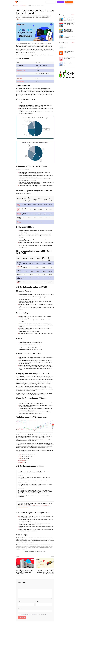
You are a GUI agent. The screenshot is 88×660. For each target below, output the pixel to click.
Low (23, 75)
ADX (20, 456)
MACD (20, 458)
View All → (73, 14)
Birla (18, 209)
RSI (20, 454)
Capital (18, 210)
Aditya (18, 208)
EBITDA (19, 266)
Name (19, 601)
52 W (18, 75)
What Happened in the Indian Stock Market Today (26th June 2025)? (24, 572)
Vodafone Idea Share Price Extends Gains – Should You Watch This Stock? (45, 572)
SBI (18, 204)
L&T (18, 221)
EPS (18, 282)
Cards (18, 205)
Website (19, 608)
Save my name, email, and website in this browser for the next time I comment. (33, 614)
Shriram (19, 213)
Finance (19, 214)
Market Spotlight (18, 569)
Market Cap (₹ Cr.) (21, 70)
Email (37, 601)
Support (21, 462)
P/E (18, 73)
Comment (20, 587)
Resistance (22, 460)
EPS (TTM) (19, 78)
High (20, 75)
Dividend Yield (20, 81)
